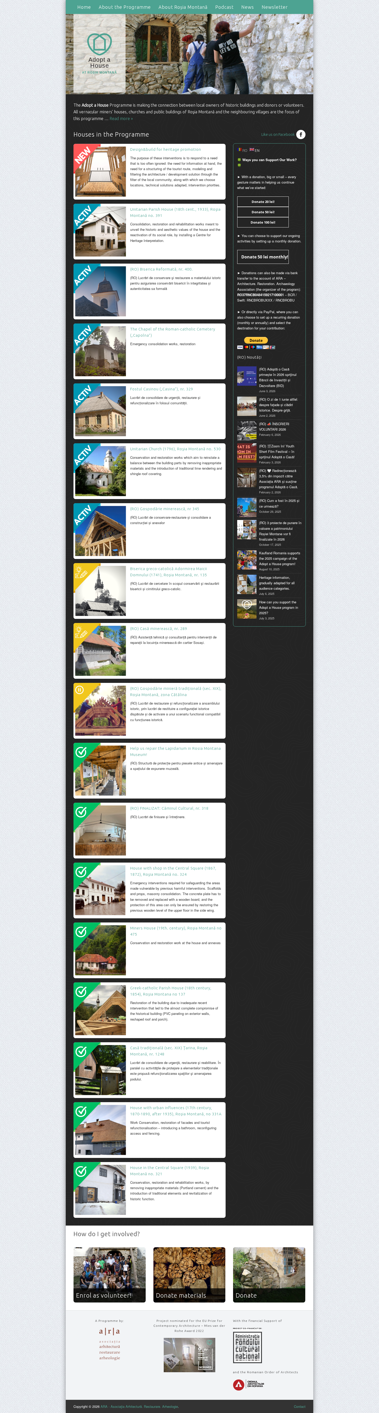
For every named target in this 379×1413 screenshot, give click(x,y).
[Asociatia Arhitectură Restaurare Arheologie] (109, 1359)
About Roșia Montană (183, 7)
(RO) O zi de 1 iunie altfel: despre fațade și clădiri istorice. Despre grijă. (278, 405)
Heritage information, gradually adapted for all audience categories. (277, 583)
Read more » (121, 118)
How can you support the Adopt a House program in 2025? (278, 607)
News (247, 7)
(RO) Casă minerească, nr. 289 (158, 628)
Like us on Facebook (278, 134)
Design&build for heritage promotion (165, 149)
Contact (300, 1406)
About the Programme (125, 7)
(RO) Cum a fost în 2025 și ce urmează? (279, 503)
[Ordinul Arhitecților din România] (248, 1389)
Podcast (224, 7)
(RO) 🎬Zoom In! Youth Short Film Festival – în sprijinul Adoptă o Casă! (277, 451)
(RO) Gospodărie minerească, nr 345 (164, 509)
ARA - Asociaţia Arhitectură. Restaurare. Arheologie (139, 1406)
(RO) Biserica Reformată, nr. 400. (161, 269)
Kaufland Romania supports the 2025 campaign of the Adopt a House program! (279, 558)
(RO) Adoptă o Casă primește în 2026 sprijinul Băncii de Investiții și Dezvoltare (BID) (277, 377)
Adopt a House (99, 65)
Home (84, 7)
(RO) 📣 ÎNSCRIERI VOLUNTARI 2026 (274, 426)
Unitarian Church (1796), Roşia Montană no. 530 (175, 449)
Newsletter (275, 7)
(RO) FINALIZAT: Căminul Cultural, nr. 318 (169, 808)
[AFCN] (247, 1362)
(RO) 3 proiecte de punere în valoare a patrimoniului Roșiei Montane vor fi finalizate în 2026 (280, 530)
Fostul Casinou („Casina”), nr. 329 (161, 389)
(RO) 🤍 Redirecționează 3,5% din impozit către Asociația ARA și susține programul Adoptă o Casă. (278, 478)
